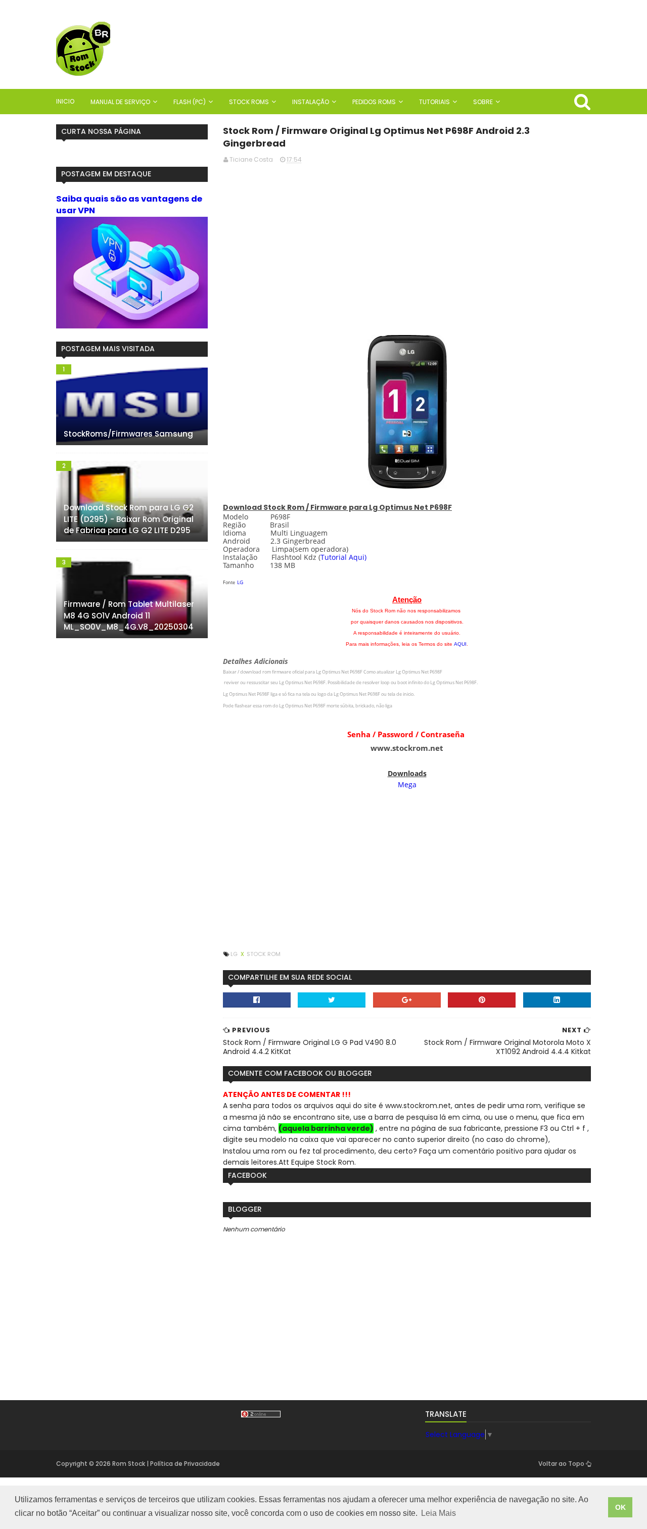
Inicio (65, 101)
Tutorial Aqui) (343, 557)
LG (240, 582)
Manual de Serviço (120, 102)
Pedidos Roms (374, 102)
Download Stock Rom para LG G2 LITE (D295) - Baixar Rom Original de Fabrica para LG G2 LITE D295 (129, 519)
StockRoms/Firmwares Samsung (128, 433)
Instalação (310, 102)
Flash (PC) (189, 102)
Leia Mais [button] (438, 1513)
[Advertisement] (407, 243)
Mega (407, 784)
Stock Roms (249, 102)
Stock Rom (264, 954)
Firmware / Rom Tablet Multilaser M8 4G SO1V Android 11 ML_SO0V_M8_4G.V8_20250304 (129, 615)
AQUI (460, 644)
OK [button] (620, 1507)
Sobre (483, 102)
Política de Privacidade (185, 1463)
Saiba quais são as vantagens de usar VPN (129, 204)
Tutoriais (434, 102)
